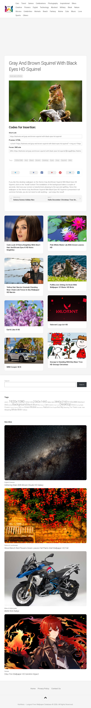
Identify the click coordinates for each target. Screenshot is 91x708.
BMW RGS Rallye (11, 611)
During (78, 405)
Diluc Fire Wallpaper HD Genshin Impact (21, 674)
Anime (60, 11)
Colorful (51, 405)
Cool (55, 405)
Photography (53, 3)
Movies (18, 11)
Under (79, 407)
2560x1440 (40, 401)
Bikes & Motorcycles (10, 608)
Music (73, 11)
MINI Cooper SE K (14, 367)
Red (58, 407)
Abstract (54, 7)
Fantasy (53, 11)
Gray (57, 160)
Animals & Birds (16, 76)
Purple (55, 407)
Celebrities (28, 11)
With (70, 160)
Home (33, 688)
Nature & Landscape (11, 545)
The (71, 407)
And (26, 160)
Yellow (24, 410)
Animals (37, 11)
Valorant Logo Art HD (59, 325)
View (83, 407)
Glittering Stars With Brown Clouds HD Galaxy (23, 485)
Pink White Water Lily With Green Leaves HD (67, 246)
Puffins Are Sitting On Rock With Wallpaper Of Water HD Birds (63, 286)
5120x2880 (73, 402)
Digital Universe (9, 482)
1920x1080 (19, 160)
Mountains (40, 407)
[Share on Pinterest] (55, 172)
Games (31, 3)
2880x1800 (50, 402)
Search (6, 381)
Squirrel (63, 160)
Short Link (12, 133)
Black (70, 7)
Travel (23, 3)
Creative (19, 7)
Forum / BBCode (15, 147)
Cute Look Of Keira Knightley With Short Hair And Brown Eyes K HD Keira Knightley (23, 247)
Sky (61, 407)
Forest (12, 407)
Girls (22, 407)
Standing (66, 407)
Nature (76, 7)
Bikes (74, 3)
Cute (67, 11)
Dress (73, 405)
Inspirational (65, 3)
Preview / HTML (15, 140)
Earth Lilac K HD (13, 330)
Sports (18, 15)
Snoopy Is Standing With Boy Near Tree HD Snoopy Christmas (66, 363)
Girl (20, 407)
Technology (44, 7)
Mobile (33, 407)
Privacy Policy (43, 688)
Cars (17, 3)
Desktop (45, 160)
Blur (39, 405)
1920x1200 (29, 402)
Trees (75, 407)
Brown (38, 160)
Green (27, 407)
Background (19, 404)
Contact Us (56, 688)
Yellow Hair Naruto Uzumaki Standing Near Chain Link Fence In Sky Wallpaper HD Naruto (23, 289)
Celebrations (41, 3)
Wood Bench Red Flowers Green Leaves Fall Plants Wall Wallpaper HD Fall (36, 548)
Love (80, 11)
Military (63, 7)
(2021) (6, 402)
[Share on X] (18, 172)
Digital (35, 7)
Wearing (7, 410)
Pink (51, 407)
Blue (35, 404)
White (14, 409)
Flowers (27, 7)
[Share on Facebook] (36, 172)
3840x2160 (60, 401)
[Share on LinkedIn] (73, 172)
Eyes (52, 160)
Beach (45, 11)
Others (25, 15)
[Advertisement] (45, 34)
